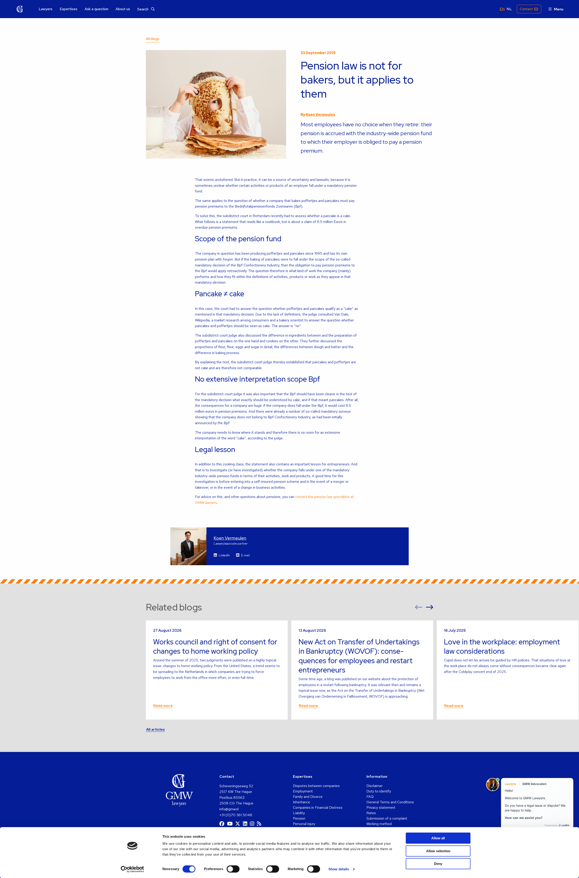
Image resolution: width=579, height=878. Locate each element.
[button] (418, 607)
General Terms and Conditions (390, 802)
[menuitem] (45, 9)
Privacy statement (380, 807)
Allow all (438, 838)
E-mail (245, 555)
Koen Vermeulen (320, 114)
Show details (338, 869)
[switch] (233, 869)
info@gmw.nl (229, 809)
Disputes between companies (316, 785)
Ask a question (96, 9)
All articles (155, 729)
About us (123, 9)
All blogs (152, 38)
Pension (299, 818)
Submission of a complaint (386, 818)
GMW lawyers (20, 9)
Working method (379, 823)
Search (143, 9)
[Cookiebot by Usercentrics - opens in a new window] (132, 869)
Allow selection (438, 851)
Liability (299, 813)
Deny (438, 864)
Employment (303, 791)
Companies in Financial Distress (317, 807)
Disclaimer (374, 785)
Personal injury (304, 823)
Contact (526, 9)
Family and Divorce (308, 796)
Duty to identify (378, 791)
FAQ (370, 796)
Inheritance (301, 802)
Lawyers (45, 9)
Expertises (68, 9)
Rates (371, 813)
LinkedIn (224, 555)
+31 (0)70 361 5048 (235, 815)
